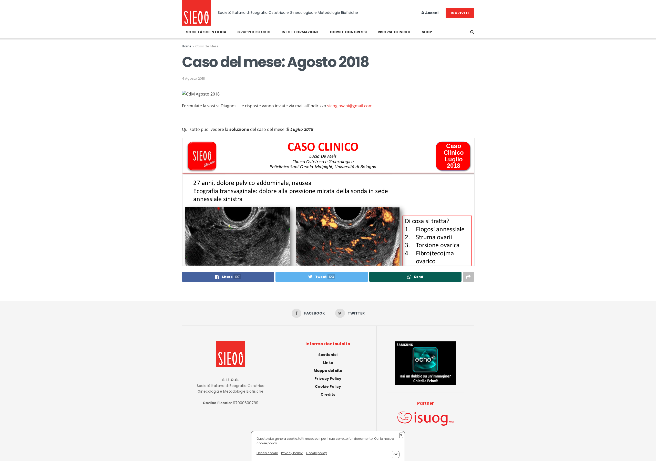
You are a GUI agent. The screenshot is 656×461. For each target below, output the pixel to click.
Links (328, 362)
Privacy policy (292, 453)
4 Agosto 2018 (193, 78)
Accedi (431, 12)
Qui (376, 438)
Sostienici (327, 354)
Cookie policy (316, 453)
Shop (427, 32)
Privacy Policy (327, 378)
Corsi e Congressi (348, 32)
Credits (328, 394)
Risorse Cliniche (394, 32)
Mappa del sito (328, 370)
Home (186, 46)
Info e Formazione (300, 32)
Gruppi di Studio (254, 32)
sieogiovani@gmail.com (350, 106)
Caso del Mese (206, 46)
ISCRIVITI (460, 13)
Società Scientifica (206, 32)
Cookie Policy (328, 386)
